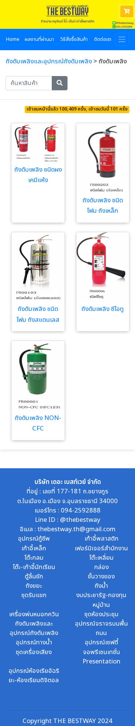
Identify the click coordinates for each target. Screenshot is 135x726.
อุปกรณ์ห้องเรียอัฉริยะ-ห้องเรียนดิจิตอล (34, 675)
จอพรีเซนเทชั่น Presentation (101, 656)
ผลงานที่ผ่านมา (39, 39)
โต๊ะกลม (34, 558)
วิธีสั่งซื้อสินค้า (74, 39)
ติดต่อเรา (102, 39)
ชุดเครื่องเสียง (34, 652)
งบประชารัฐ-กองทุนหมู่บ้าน (101, 599)
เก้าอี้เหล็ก (33, 548)
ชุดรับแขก (33, 595)
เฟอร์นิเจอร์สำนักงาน (101, 548)
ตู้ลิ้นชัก (34, 576)
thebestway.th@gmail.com (77, 529)
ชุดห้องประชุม (101, 614)
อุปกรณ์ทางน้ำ (34, 642)
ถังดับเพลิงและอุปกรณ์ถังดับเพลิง (49, 61)
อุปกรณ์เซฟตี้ (101, 642)
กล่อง (101, 567)
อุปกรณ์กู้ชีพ (34, 539)
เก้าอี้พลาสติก (101, 539)
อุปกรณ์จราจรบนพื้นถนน (101, 628)
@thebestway (80, 520)
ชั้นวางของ (101, 576)
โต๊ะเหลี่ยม (101, 558)
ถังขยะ (34, 586)
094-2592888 (80, 510)
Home (13, 39)
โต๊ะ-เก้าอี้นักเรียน (34, 567)
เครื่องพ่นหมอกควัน (34, 614)
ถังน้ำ (101, 586)
